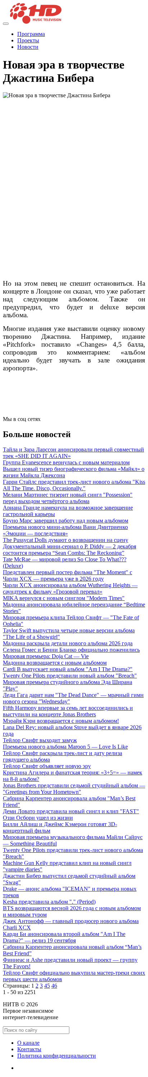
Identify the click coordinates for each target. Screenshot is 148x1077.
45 (47, 986)
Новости (27, 47)
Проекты (28, 40)
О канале (28, 1043)
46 (54, 986)
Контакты (29, 1049)
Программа (31, 34)
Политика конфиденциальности (56, 1056)
